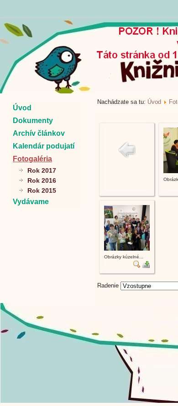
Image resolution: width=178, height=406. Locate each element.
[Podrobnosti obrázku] (137, 265)
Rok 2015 (41, 190)
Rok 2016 (41, 180)
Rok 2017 (41, 170)
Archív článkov (39, 133)
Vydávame (31, 202)
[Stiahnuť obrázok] (146, 265)
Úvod (22, 108)
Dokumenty (33, 120)
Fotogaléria (32, 159)
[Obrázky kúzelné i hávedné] (127, 248)
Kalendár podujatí (43, 146)
